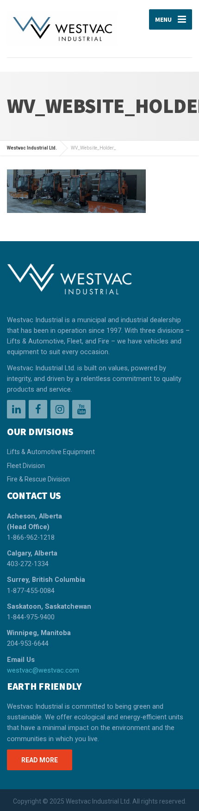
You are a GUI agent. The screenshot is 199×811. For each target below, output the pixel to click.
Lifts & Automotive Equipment (51, 451)
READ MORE (39, 760)
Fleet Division (26, 465)
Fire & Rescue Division (38, 479)
